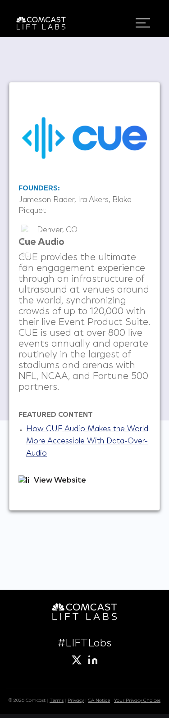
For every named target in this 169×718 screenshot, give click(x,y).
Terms (57, 700)
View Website (60, 481)
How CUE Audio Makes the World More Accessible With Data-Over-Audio (87, 441)
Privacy (76, 700)
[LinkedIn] (92, 660)
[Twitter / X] (76, 660)
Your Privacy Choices (137, 700)
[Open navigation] (143, 23)
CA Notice (99, 700)
